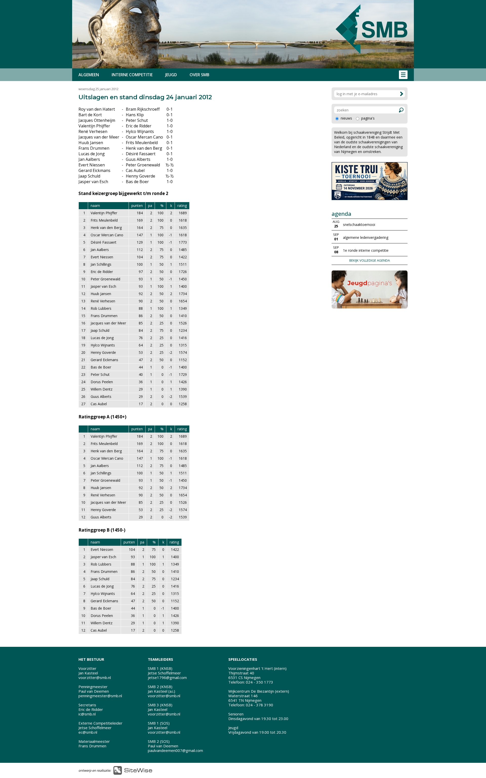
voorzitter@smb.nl (94, 677)
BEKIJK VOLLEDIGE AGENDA (369, 260)
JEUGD (171, 74)
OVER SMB (199, 74)
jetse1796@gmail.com (167, 677)
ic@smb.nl (87, 713)
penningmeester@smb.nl (100, 695)
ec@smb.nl (87, 732)
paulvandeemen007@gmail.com (175, 750)
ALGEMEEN (88, 74)
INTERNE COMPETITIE (132, 74)
